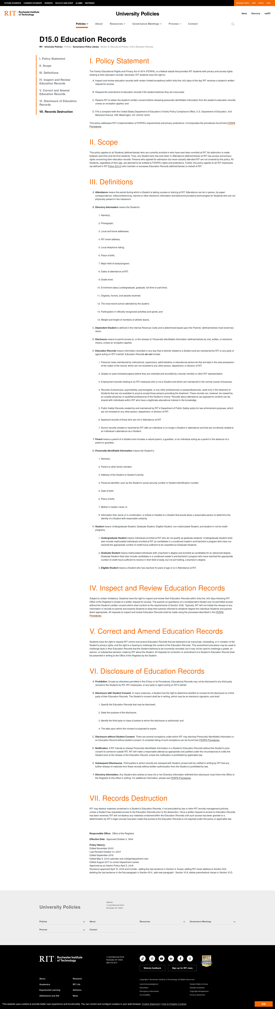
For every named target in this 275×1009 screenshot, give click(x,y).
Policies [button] (81, 24)
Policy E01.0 (114, 166)
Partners (89, 3)
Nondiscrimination (197, 987)
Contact (193, 24)
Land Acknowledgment (149, 984)
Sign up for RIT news (182, 968)
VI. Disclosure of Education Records (58, 103)
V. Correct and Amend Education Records (54, 92)
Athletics (77, 989)
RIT (41, 46)
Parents (49, 3)
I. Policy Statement (52, 58)
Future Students (12, 3)
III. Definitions (48, 72)
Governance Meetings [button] (145, 24)
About (99, 24)
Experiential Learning (49, 989)
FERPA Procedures (209, 740)
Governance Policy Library (86, 46)
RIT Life (76, 984)
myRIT (268, 13)
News (244, 13)
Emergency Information (149, 991)
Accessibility (145, 994)
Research (77, 978)
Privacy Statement (197, 994)
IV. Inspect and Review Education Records (54, 81)
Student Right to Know (199, 984)
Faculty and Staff (64, 3)
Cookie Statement (151, 1004)
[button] (233, 24)
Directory (255, 13)
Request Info (242, 3)
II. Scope (45, 65)
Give (269, 3)
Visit (254, 3)
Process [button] (174, 24)
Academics (44, 984)
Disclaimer (144, 987)
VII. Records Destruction (56, 111)
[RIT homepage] (21, 13)
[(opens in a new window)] (143, 958)
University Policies (137, 13)
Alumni (79, 3)
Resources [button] (116, 24)
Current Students (33, 3)
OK (264, 1004)
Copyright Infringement (199, 991)
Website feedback (152, 968)
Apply (261, 3)
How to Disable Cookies (174, 1004)
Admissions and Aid (49, 995)
